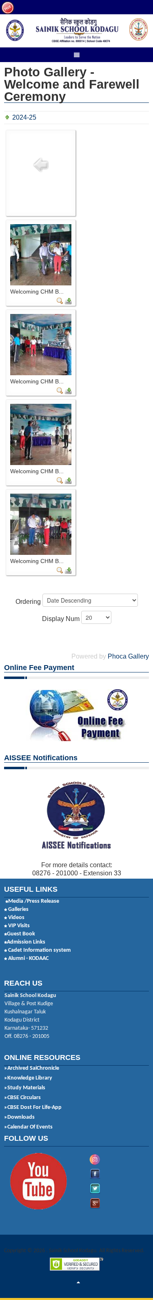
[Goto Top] (78, 1283)
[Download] (68, 300)
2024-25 (24, 117)
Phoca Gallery (128, 656)
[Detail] (60, 300)
